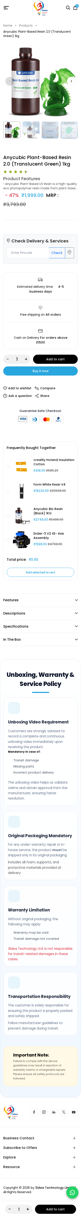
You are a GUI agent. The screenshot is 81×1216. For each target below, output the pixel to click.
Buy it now (41, 371)
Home (7, 25)
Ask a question (20, 396)
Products (26, 25)
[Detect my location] (69, 252)
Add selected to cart (40, 572)
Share (44, 396)
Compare (47, 388)
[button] (71, 81)
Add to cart (55, 359)
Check (56, 252)
